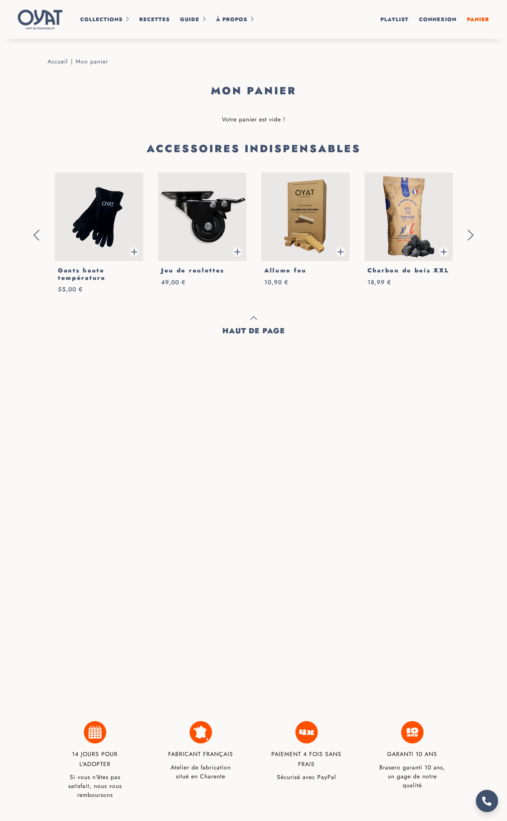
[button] (394, 19)
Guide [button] (189, 19)
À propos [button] (231, 19)
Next (470, 233)
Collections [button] (101, 19)
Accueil (58, 61)
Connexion (438, 19)
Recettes (154, 19)
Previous (36, 233)
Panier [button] (478, 19)
